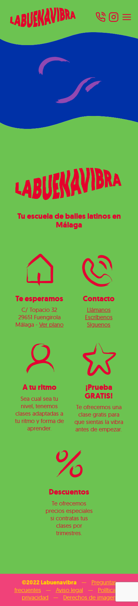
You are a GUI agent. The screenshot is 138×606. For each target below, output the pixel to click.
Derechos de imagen (89, 597)
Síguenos (98, 324)
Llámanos (99, 309)
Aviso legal (69, 590)
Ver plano (51, 324)
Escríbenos (99, 317)
